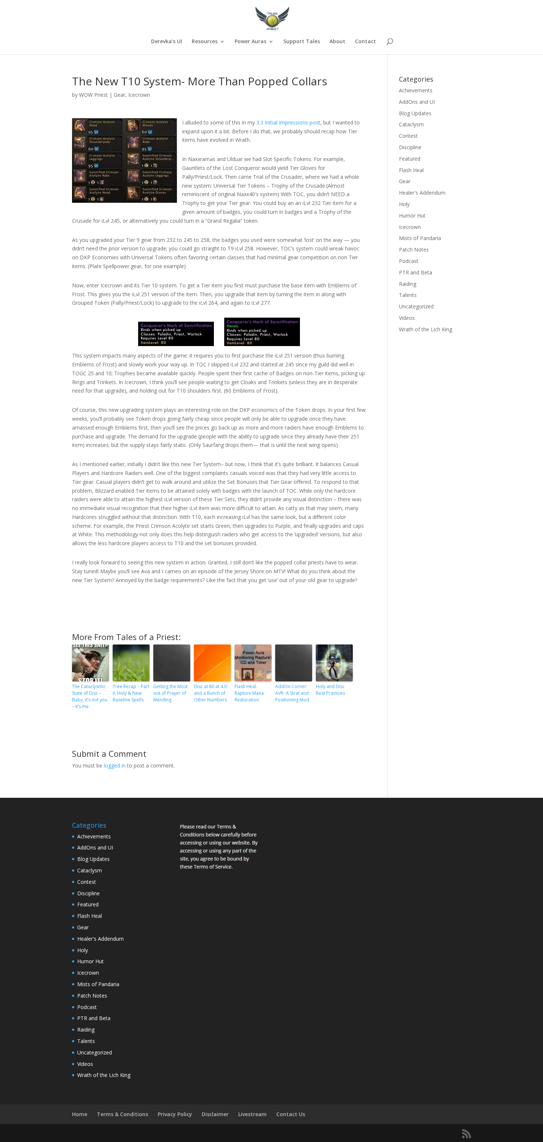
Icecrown (139, 94)
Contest (408, 135)
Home (79, 1114)
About (337, 42)
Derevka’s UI (166, 42)
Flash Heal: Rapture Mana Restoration (249, 693)
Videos (407, 317)
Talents (408, 294)
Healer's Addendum (422, 192)
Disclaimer (215, 1114)
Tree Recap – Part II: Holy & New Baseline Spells (131, 693)
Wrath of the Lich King (425, 329)
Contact (365, 42)
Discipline (410, 147)
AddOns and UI (417, 101)
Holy (404, 204)
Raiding (407, 283)
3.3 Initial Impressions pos (287, 122)
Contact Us (290, 1114)
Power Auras (250, 42)
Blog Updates (415, 113)
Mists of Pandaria (420, 238)
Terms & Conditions (122, 1114)
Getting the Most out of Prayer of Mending (170, 693)
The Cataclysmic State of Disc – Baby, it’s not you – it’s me (89, 696)
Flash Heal (411, 170)
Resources (205, 42)
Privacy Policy (175, 1114)
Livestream (252, 1114)
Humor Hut (412, 215)
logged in (115, 765)
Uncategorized (416, 306)
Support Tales (301, 42)
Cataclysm (411, 124)
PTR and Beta (415, 272)
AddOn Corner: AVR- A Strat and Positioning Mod (292, 693)
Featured (409, 158)
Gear (119, 94)
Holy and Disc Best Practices (330, 689)
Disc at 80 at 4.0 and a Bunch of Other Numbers (210, 693)
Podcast (409, 260)
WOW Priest (93, 94)
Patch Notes (414, 249)
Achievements (416, 90)
